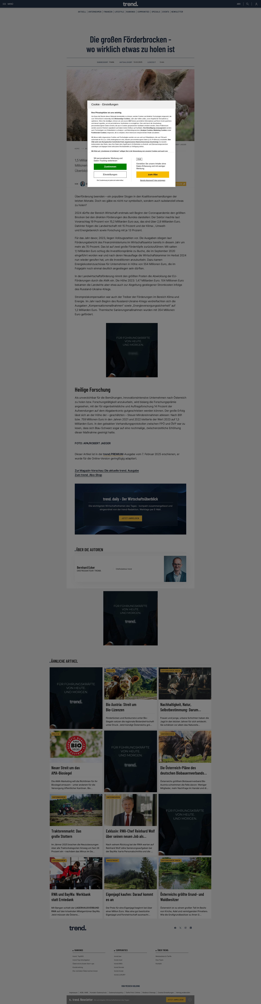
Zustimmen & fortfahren (110, 167)
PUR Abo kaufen (152, 174)
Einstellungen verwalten (110, 174)
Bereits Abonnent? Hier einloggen (152, 180)
